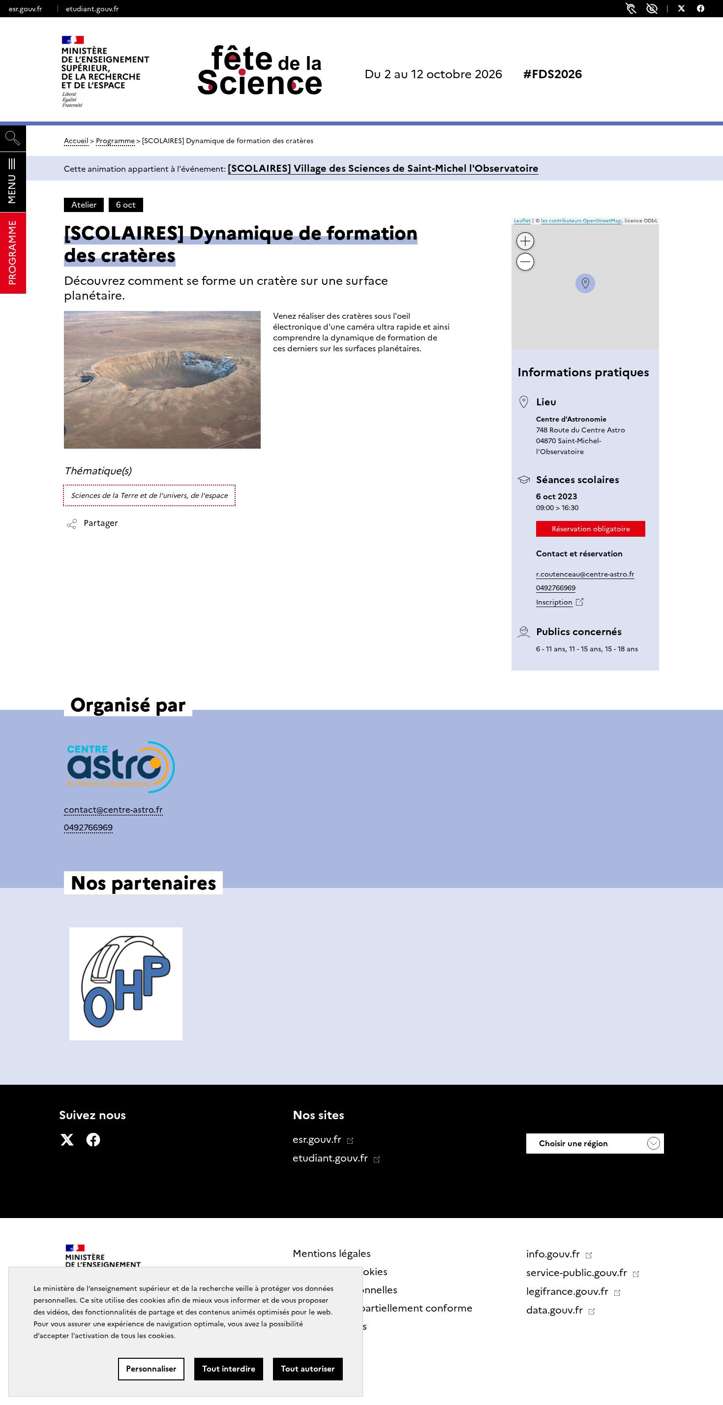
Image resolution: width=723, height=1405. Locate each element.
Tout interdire (228, 1369)
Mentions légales (332, 1253)
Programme (115, 140)
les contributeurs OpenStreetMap (581, 220)
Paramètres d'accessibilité (652, 8)
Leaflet (522, 220)
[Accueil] (126, 71)
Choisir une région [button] (572, 1143)
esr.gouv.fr (25, 9)
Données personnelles (345, 1290)
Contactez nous (330, 1326)
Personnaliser (151, 1369)
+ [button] (525, 233)
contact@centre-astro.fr (113, 809)
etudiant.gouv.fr (92, 9)
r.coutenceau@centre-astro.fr (585, 574)
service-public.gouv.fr (578, 1273)
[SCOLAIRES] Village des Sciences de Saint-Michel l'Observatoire (383, 168)
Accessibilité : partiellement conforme (383, 1308)
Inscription (554, 602)
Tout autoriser (308, 1369)
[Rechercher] (13, 138)
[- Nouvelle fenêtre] (686, 9)
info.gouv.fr (554, 1254)
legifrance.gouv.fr (568, 1291)
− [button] (525, 254)
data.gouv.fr (555, 1310)
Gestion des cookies (340, 1272)
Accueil (76, 140)
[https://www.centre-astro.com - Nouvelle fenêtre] (120, 768)
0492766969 (555, 587)
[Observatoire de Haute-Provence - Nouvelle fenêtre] (126, 984)
